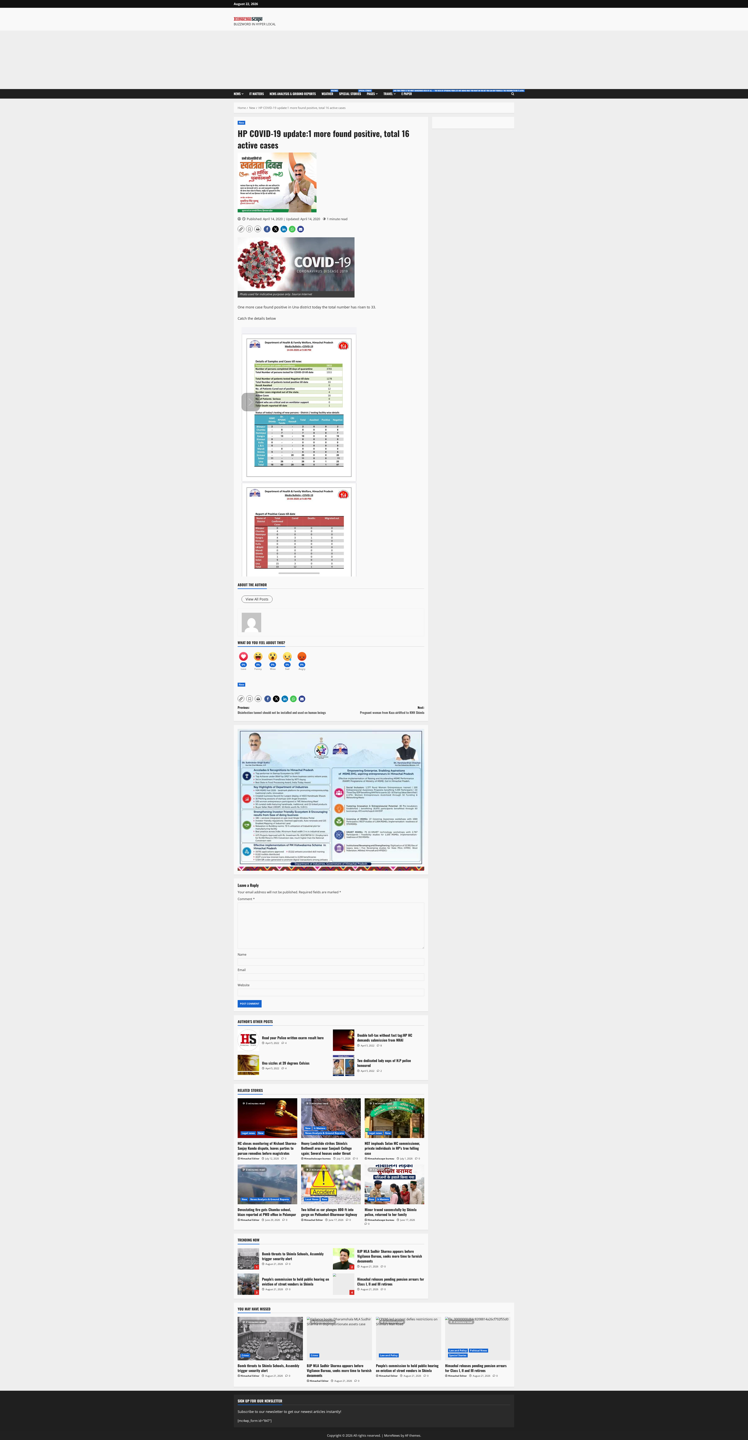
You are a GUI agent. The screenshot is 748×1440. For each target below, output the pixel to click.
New (241, 122)
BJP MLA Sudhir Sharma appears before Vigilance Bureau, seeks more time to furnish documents (343, 1259)
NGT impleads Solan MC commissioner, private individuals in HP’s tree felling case (392, 1148)
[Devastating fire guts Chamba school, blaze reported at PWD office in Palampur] (267, 1184)
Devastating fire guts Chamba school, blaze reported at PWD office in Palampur (267, 1212)
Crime (245, 1355)
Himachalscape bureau (317, 1158)
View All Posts (257, 599)
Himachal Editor (250, 1158)
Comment (246, 899)
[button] (241, 229)
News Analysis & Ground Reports (293, 93)
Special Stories (351, 92)
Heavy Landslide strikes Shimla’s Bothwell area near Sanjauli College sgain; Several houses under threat (326, 1148)
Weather (329, 92)
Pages (371, 93)
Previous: (282, 710)
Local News (311, 1199)
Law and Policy (389, 1355)
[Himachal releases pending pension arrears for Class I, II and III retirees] (477, 1338)
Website (244, 985)
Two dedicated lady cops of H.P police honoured (343, 1065)
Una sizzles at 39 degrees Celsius (248, 1065)
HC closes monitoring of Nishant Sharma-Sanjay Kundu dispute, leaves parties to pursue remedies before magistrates (267, 1148)
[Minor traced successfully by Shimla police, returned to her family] (394, 1184)
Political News (478, 1350)
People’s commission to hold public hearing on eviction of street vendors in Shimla (248, 1284)
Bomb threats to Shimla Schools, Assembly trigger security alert (248, 1259)
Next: (392, 710)
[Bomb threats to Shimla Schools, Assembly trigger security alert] (270, 1338)
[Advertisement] (374, 60)
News (237, 93)
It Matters (256, 93)
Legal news (248, 1133)
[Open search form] (512, 94)
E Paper (406, 93)
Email (242, 970)
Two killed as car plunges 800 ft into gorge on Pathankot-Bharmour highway (329, 1212)
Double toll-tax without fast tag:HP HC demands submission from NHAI (343, 1040)
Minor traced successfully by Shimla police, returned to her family (390, 1212)
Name (242, 954)
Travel (391, 92)
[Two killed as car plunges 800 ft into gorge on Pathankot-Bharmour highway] (331, 1184)
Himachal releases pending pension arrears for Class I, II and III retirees (343, 1284)
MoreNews (392, 1435)
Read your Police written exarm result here (248, 1040)
